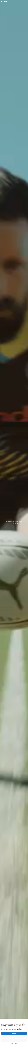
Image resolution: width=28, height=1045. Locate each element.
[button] (26, 1020)
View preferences (14, 1040)
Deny (14, 1037)
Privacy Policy (14, 1043)
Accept (14, 1033)
